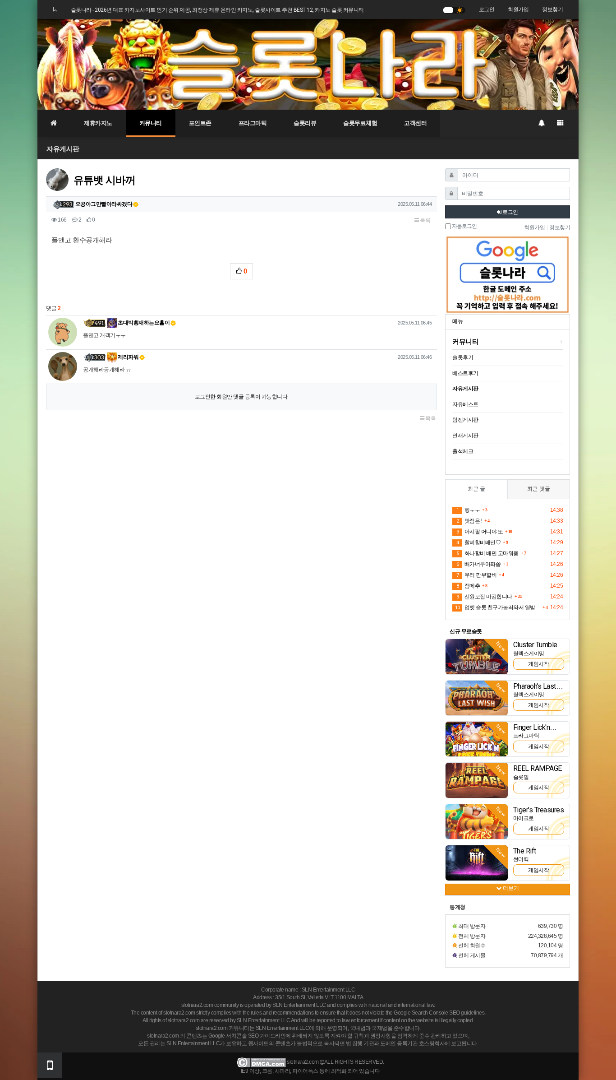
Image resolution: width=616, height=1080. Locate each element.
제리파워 (128, 357)
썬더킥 (521, 859)
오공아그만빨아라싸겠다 (104, 204)
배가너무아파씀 (478, 564)
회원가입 (518, 9)
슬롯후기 (462, 357)
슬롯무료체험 (360, 123)
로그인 (487, 9)
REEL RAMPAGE (537, 768)
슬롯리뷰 (305, 123)
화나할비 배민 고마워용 (487, 553)
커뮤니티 (150, 123)
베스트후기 (465, 373)
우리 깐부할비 (476, 575)
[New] (477, 656)
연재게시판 (465, 435)
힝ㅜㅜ (468, 510)
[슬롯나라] (308, 64)
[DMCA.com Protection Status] (261, 1062)
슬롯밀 (521, 777)
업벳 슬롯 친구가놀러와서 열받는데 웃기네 (497, 607)
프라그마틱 (253, 123)
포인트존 (200, 123)
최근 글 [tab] (476, 489)
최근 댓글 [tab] (538, 489)
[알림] (541, 123)
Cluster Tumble (535, 644)
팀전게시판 (465, 420)
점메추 (468, 586)
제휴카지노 (98, 123)
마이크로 (523, 818)
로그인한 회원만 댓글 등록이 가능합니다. (242, 397)
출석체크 (462, 451)
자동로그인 (464, 226)
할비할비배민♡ (478, 542)
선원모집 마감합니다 (484, 596)
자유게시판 (62, 149)
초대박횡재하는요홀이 (143, 323)
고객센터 (415, 123)
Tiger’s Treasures (538, 810)
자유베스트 (465, 404)
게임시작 (538, 664)
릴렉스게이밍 (528, 653)
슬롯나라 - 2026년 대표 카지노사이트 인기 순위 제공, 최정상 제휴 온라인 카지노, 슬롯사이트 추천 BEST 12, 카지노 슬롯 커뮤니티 (217, 10)
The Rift (524, 851)
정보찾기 (552, 9)
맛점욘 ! (469, 521)
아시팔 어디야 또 (479, 531)
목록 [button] (425, 220)
